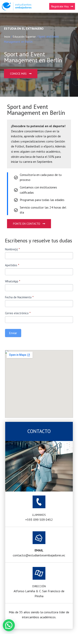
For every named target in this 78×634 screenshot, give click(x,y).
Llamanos (39, 515)
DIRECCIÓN (39, 586)
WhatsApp (12, 281)
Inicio (7, 36)
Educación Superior (24, 36)
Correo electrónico (18, 313)
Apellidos (12, 265)
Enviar (13, 333)
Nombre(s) (12, 249)
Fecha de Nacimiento (19, 297)
